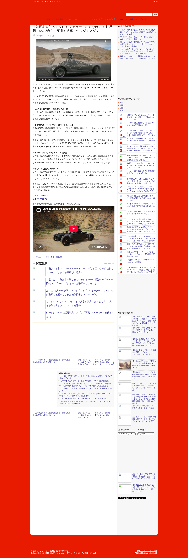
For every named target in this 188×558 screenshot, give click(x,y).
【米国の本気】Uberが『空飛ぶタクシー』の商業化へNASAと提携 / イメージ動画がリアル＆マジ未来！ (144, 364)
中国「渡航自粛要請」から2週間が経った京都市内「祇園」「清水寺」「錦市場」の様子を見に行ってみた (141, 246)
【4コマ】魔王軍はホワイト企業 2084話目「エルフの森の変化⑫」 (141, 172)
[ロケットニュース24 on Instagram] (144, 1)
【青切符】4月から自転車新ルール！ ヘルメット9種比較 (140, 261)
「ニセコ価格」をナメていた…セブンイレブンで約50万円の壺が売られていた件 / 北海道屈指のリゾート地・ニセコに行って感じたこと (85, 385)
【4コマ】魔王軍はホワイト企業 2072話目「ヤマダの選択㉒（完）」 (141, 213)
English (155, 1)
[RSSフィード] (151, 1)
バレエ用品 (152, 553)
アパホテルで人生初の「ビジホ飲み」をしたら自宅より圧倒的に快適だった (137, 38)
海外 (52, 257)
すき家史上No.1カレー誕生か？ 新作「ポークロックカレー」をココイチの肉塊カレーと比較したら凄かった (141, 181)
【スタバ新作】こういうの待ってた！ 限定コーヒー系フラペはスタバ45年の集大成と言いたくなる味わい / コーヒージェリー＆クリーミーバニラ (95, 362)
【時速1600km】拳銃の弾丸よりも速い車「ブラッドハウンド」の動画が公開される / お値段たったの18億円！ (144, 488)
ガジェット (40, 257)
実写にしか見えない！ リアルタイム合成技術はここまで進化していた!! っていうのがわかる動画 (144, 386)
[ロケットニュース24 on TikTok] (146, 1)
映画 (47, 257)
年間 (122, 111)
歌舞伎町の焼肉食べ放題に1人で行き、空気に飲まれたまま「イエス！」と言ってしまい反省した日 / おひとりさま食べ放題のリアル (137, 230)
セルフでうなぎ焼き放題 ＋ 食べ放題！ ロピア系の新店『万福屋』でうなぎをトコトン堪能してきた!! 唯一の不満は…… (137, 222)
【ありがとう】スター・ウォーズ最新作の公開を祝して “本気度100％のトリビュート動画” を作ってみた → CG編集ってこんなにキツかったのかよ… (144, 321)
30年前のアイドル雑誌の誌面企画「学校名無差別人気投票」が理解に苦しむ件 (51, 361)
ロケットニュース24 (60, 10)
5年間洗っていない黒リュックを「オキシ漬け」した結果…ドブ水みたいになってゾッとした (141, 117)
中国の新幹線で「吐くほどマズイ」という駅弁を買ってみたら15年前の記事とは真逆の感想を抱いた (141, 157)
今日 (122, 102)
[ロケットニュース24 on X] (137, 1)
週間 (122, 105)
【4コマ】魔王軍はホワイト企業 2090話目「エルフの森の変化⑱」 (85, 381)
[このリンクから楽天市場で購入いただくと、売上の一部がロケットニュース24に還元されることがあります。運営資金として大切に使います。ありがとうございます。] (134, 1)
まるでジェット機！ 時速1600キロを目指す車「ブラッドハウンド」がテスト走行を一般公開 (144, 419)
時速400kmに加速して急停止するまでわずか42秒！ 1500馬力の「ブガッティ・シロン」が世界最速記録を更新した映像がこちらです (144, 399)
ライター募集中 (129, 19)
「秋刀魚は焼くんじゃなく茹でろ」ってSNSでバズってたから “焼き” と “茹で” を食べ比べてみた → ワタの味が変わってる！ (137, 271)
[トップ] (43, 19)
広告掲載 (77, 553)
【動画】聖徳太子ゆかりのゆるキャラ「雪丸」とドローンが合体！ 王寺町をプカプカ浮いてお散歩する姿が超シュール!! (144, 342)
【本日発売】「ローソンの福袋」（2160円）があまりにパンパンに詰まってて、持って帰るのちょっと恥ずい (141, 238)
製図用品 (145, 553)
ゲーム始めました (142, 19)
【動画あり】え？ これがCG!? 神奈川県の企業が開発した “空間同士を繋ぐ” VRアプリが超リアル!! (144, 375)
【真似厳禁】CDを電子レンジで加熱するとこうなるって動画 (144, 407)
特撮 (57, 257)
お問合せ (69, 553)
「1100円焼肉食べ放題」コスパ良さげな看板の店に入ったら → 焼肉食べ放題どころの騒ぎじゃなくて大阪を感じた (138, 32)
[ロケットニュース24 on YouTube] (149, 1)
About (34, 553)
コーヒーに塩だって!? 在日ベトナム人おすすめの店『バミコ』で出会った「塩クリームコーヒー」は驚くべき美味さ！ (137, 44)
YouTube (44, 195)
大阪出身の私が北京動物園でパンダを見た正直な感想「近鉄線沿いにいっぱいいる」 (141, 198)
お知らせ (41, 553)
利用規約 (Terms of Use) (55, 553)
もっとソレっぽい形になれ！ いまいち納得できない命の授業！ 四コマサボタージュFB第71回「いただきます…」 (85, 395)
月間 (122, 108)
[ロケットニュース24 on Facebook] (139, 1)
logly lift (112, 263)
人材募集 (85, 553)
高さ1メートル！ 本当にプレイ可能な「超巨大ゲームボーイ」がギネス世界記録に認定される (144, 476)
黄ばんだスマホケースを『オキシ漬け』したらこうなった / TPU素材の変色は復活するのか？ (141, 254)
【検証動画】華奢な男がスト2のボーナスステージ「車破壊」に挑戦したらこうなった (144, 330)
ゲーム (92, 553)
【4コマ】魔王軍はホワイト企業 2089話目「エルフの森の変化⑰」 (85, 399)
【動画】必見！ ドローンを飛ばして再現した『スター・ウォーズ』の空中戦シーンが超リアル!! (144, 352)
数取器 (139, 553)
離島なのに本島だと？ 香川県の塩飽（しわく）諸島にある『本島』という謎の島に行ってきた (138, 57)
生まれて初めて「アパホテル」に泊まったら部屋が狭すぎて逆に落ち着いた (141, 205)
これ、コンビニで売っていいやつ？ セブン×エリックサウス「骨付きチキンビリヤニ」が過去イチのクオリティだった (137, 190)
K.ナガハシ (41, 36)
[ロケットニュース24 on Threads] (142, 1)
